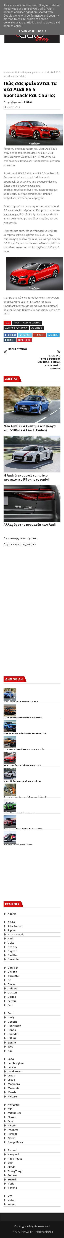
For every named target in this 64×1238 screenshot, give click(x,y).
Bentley (12, 947)
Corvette (13, 976)
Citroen (12, 971)
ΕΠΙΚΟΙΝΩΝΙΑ (44, 1232)
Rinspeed (13, 1154)
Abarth (12, 913)
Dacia (11, 984)
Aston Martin (16, 934)
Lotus (11, 1079)
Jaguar (12, 1042)
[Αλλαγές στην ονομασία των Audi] (32, 503)
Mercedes (14, 1104)
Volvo (11, 1200)
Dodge (12, 996)
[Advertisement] (30, 643)
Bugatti (12, 951)
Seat (11, 1162)
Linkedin (54, 335)
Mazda (12, 1092)
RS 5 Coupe (11, 214)
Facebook (11, 335)
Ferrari (12, 1001)
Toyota (12, 1187)
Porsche (12, 1133)
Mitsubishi (14, 1113)
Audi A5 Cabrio (31, 323)
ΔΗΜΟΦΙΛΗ (14, 679)
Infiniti (12, 1038)
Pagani (12, 1125)
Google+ (40, 335)
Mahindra (14, 1084)
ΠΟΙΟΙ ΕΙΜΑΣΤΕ (22, 1232)
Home (7, 72)
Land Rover (15, 1071)
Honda (12, 1030)
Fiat (10, 1005)
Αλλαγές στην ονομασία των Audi (30, 525)
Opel (11, 1121)
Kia (10, 1050)
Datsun (12, 992)
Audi (16, 323)
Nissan (12, 1117)
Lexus (11, 1075)
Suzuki (12, 1179)
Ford (10, 1013)
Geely (11, 1017)
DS (9, 980)
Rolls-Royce (15, 1158)
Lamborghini (16, 1063)
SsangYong (15, 1171)
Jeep (10, 1046)
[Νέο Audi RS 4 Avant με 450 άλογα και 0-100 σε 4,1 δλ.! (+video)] (32, 404)
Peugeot (13, 1129)
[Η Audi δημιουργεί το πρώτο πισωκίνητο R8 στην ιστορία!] (32, 454)
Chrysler (13, 967)
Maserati (13, 1088)
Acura (11, 922)
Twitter (26, 335)
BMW (11, 942)
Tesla (11, 1183)
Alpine (11, 930)
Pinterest (25, 339)
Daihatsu (13, 988)
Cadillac (13, 955)
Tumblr (10, 339)
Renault (13, 1150)
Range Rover (15, 1142)
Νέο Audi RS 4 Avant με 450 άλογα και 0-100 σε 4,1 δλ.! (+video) (30, 428)
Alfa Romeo (15, 926)
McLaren (13, 1096)
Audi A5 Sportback (16, 328)
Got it (42, 31)
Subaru (12, 1175)
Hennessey (14, 1025)
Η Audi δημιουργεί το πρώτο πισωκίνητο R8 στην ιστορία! (26, 477)
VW (10, 1196)
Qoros (11, 1138)
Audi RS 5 (16, 72)
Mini (10, 1108)
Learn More (26, 31)
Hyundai (13, 1034)
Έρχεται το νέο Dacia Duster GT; (25, 733)
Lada (11, 1059)
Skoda (11, 1167)
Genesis (12, 1021)
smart (11, 1204)
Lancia (12, 1067)
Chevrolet (14, 959)
